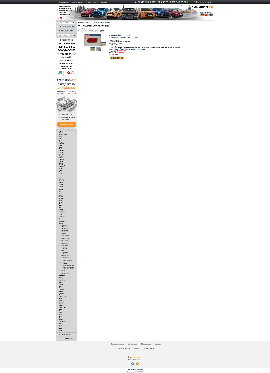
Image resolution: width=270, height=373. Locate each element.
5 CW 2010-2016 (65, 238)
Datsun (61, 161)
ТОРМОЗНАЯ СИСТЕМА (68, 265)
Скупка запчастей (66, 31)
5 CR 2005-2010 (65, 237)
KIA (60, 207)
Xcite (60, 328)
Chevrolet (62, 154)
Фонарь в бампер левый (88, 31)
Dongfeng (62, 165)
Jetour (61, 202)
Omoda (61, 284)
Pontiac (61, 291)
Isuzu (60, 191)
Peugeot (61, 289)
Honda (61, 184)
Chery (61, 152)
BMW (60, 145)
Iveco (60, 193)
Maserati (61, 220)
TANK (61, 314)
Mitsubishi (62, 279)
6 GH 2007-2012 (65, 242)
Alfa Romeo (62, 133)
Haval (61, 182)
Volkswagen (62, 321)
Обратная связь (146, 344)
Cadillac (61, 149)
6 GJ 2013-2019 (64, 243)
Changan (61, 151)
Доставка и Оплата (65, 8)
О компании (62, 12)
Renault (61, 295)
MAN (60, 218)
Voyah (61, 325)
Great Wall (62, 181)
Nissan (61, 282)
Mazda (61, 223)
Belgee (61, 142)
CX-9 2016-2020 (65, 272)
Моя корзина (201, 2)
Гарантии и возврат (65, 14)
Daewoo (61, 159)
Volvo (60, 323)
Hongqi (61, 186)
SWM (60, 312)
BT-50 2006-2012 (65, 245)
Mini (60, 277)
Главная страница (63, 2)
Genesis (61, 179)
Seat (60, 300)
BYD (60, 147)
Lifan (60, 214)
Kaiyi (60, 205)
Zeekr (61, 330)
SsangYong (62, 307)
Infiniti (61, 189)
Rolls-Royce (62, 297)
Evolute (61, 166)
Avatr (60, 138)
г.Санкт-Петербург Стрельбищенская (129, 49)
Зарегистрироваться (78, 2)
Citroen (61, 158)
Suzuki (61, 311)
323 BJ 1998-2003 (65, 235)
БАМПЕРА (65, 259)
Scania (61, 298)
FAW (60, 170)
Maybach (62, 221)
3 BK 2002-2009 (64, 228)
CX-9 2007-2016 (65, 257)
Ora (60, 288)
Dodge (61, 163)
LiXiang (61, 216)
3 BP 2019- (63, 233)
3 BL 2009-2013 (64, 230)
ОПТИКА (65, 263)
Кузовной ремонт (149, 348)
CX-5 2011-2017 (64, 252)
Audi (60, 136)
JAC (60, 195)
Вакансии (137, 348)
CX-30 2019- (64, 248)
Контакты (104, 2)
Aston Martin (63, 135)
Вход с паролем (93, 2)
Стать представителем (66, 10)
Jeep (60, 200)
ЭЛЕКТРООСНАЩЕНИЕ (68, 267)
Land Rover (62, 211)
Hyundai (61, 188)
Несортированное (66, 339)
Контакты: (66, 40)
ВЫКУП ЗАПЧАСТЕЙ (124, 348)
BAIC (60, 140)
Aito (60, 131)
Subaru (61, 309)
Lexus (61, 213)
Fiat (60, 172)
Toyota (61, 320)
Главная (81, 22)
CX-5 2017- (63, 253)
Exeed (61, 168)
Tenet (60, 316)
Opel (60, 286)
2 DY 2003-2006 (65, 226)
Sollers (61, 305)
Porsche (61, 293)
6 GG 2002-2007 (65, 240)
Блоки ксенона (65, 334)
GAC (60, 175)
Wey (60, 327)
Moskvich (62, 281)
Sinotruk (61, 302)
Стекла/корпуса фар (67, 27)
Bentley (61, 143)
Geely (61, 177)
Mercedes (62, 275)
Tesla (60, 318)
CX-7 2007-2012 (65, 255)
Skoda (61, 304)
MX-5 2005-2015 (65, 273)
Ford (60, 174)
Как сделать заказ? (65, 6)
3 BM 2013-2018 (65, 231)
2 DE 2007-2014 (65, 225)
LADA (61, 209)
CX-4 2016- (63, 250)
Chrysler (61, 156)
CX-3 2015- (63, 247)
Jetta (60, 204)
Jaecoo (61, 197)
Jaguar (61, 198)
